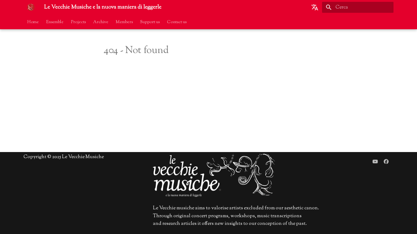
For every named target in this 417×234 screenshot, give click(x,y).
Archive (100, 22)
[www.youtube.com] (375, 162)
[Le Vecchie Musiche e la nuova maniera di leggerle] (31, 7)
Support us (150, 22)
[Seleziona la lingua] (315, 7)
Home (33, 22)
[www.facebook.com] (386, 162)
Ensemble (54, 22)
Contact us (177, 22)
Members (124, 22)
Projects (78, 22)
